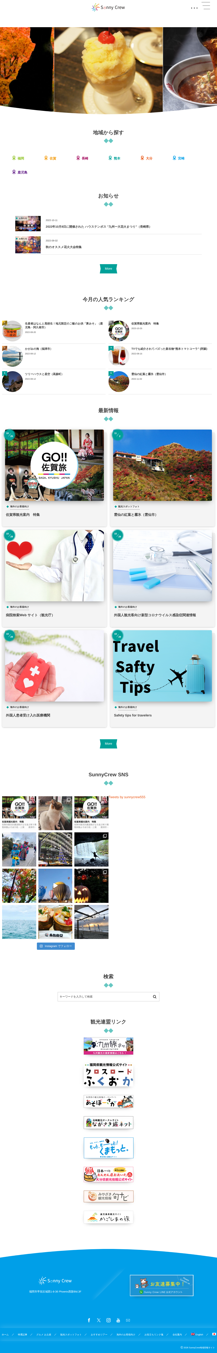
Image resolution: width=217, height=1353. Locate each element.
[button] (205, 5)
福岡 (20, 158)
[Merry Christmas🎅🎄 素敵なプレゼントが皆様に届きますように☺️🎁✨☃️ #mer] (55, 849)
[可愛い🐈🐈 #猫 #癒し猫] (55, 813)
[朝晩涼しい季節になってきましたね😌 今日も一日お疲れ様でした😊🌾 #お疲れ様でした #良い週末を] (91, 922)
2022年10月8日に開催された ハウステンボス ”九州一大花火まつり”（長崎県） (99, 226)
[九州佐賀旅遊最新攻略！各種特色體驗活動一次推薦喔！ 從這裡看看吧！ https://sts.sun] (91, 813)
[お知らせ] (28, 228)
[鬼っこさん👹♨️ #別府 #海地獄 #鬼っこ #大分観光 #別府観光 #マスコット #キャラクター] (19, 849)
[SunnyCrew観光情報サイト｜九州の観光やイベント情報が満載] (108, 7)
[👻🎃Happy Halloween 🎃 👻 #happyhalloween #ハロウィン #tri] (91, 886)
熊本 (116, 158)
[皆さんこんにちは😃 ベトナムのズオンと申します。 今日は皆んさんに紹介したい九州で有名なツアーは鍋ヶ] (91, 849)
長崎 (84, 158)
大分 (148, 158)
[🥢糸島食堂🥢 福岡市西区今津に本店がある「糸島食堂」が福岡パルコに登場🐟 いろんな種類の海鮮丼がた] (55, 922)
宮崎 (181, 158)
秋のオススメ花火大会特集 (64, 247)
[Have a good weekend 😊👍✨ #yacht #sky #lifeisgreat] (19, 922)
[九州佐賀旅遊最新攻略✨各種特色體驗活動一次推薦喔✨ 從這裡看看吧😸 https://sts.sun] (19, 813)
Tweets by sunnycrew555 (126, 797)
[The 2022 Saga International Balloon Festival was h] (55, 886)
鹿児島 (22, 172)
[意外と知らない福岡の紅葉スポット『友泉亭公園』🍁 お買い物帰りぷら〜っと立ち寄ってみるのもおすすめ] (19, 886)
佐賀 (52, 158)
